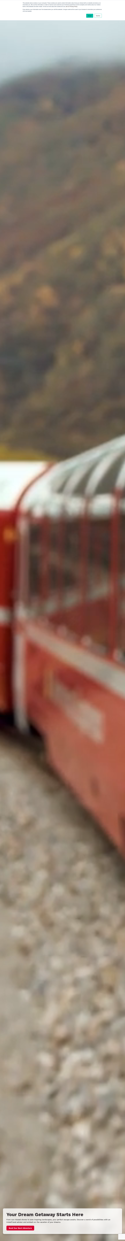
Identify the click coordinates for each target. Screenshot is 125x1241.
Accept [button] (90, 15)
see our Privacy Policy (71, 6)
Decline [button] (98, 15)
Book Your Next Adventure (20, 1228)
